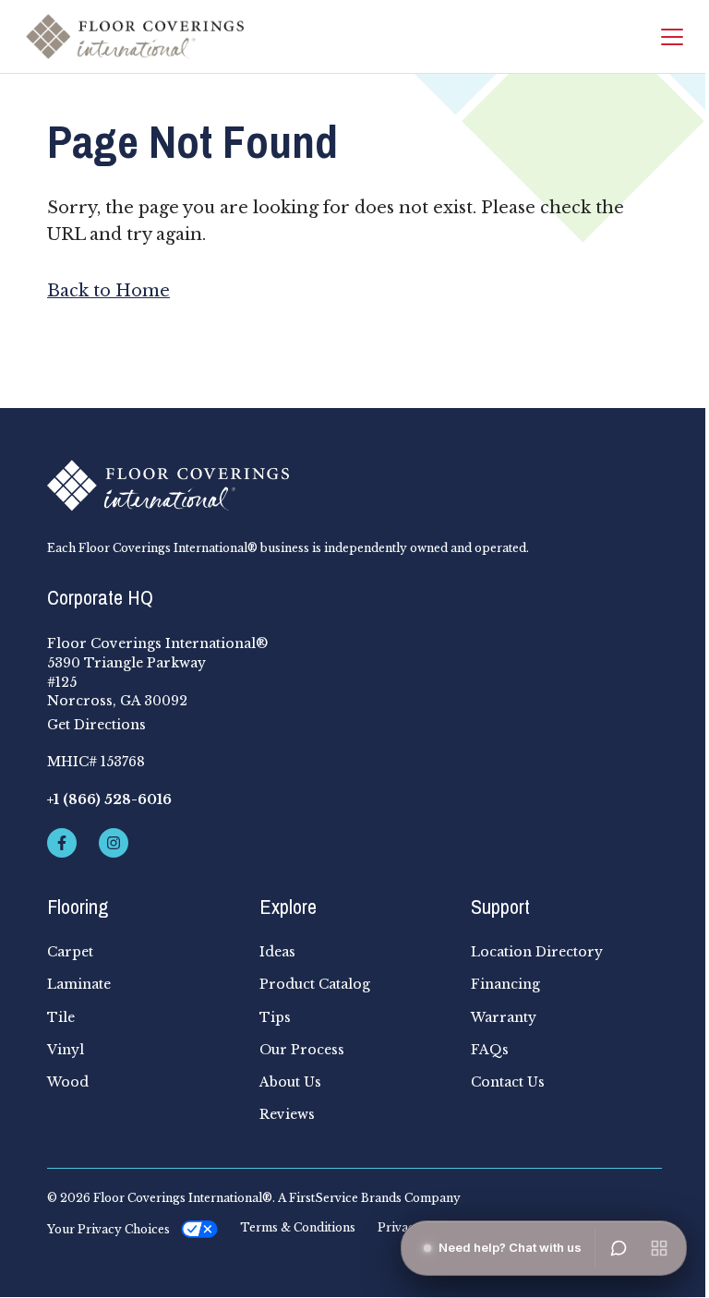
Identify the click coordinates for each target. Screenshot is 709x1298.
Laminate (79, 984)
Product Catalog (314, 984)
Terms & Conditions (297, 1227)
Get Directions (96, 724)
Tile (61, 1017)
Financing (505, 984)
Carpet (70, 951)
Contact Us (508, 1082)
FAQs (490, 1049)
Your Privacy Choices (108, 1229)
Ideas (277, 951)
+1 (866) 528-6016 (109, 799)
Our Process (301, 1049)
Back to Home (108, 291)
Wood (68, 1082)
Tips (275, 1017)
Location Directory (537, 951)
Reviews (287, 1114)
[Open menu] (659, 1248)
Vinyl (65, 1049)
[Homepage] (135, 36)
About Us (290, 1082)
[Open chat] (618, 1248)
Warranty (503, 1017)
